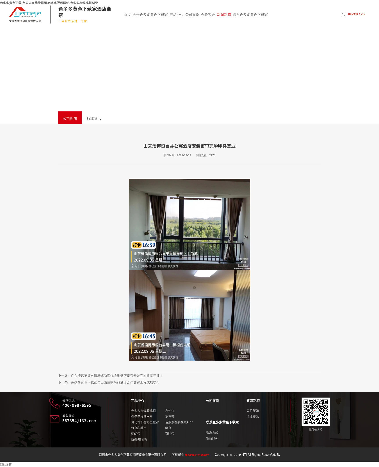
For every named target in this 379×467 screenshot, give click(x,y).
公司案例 (192, 14)
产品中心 (177, 14)
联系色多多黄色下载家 (250, 14)
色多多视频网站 (142, 416)
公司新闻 (70, 118)
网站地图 (6, 464)
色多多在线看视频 (143, 410)
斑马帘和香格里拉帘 (145, 422)
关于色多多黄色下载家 (150, 14)
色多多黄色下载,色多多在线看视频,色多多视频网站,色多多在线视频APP (49, 2)
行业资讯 (94, 118)
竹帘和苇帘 (139, 427)
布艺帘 (169, 410)
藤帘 (168, 427)
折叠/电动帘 (139, 439)
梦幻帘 (135, 433)
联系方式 (212, 432)
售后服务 (212, 438)
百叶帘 (169, 433)
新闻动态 (224, 14)
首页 (127, 14)
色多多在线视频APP (179, 422)
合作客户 (208, 14)
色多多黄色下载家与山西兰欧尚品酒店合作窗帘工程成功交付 (115, 382)
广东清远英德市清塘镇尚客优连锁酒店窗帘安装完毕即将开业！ (117, 375)
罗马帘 (169, 416)
